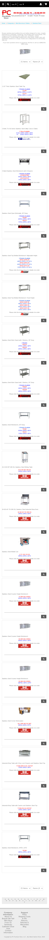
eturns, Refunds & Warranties (24, 923)
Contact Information (8, 932)
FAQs (24, 915)
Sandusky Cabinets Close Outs (8, 927)
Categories (11, 23)
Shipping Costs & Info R (24, 919)
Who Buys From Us (8, 922)
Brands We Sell (8, 919)
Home (4, 23)
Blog (24, 927)
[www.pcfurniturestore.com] (23, 14)
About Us (8, 917)
